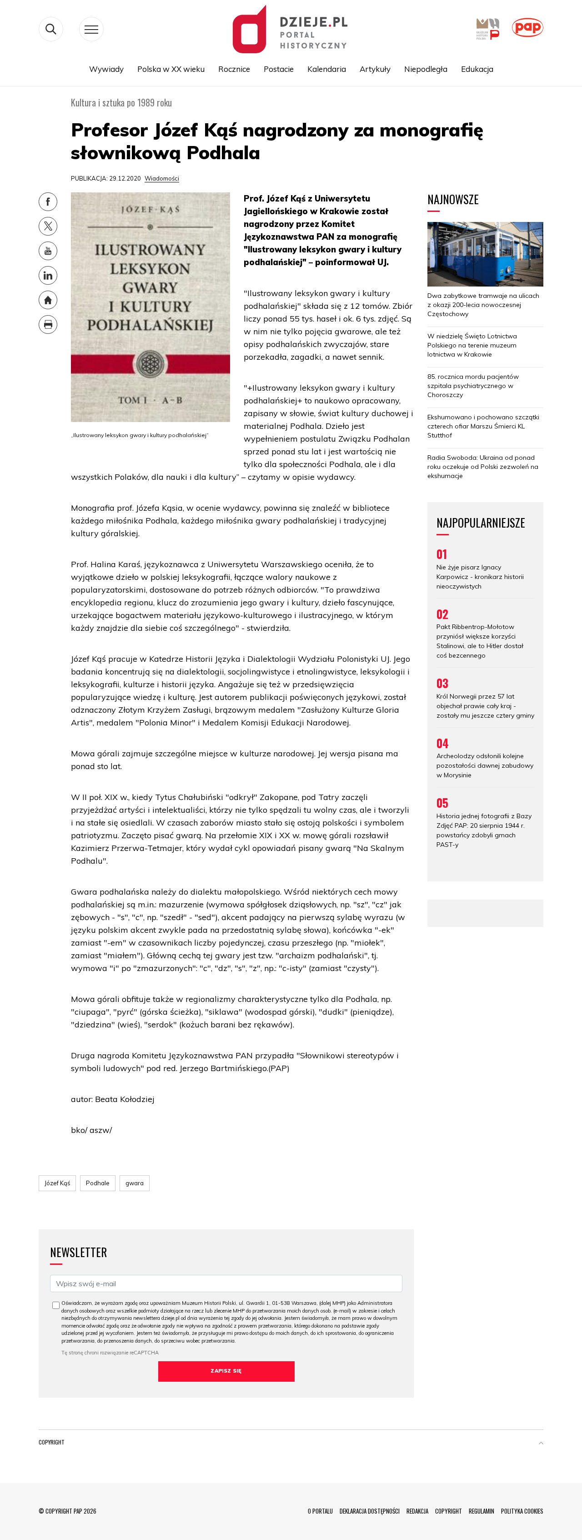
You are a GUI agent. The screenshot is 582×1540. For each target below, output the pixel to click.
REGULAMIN (481, 1510)
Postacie (279, 69)
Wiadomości (162, 178)
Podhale (98, 1183)
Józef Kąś (57, 1183)
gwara (134, 1183)
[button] (541, 1444)
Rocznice (234, 69)
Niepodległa (425, 69)
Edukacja (477, 69)
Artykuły (375, 69)
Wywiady (106, 69)
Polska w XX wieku (171, 69)
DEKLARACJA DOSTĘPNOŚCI (370, 1510)
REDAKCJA (417, 1510)
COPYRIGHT (448, 1510)
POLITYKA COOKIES (522, 1510)
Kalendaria (326, 69)
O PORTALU (320, 1510)
